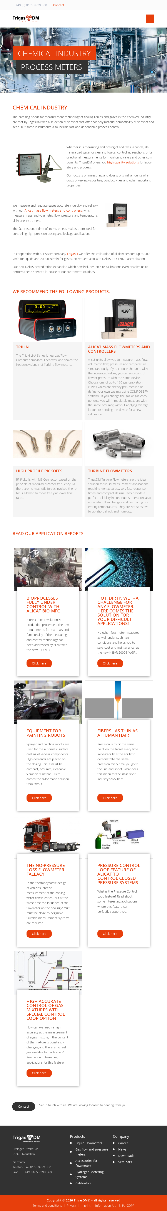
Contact (58, 5)
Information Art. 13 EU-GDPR (114, 1205)
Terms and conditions (47, 1205)
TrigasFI (72, 254)
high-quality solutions (123, 162)
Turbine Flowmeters (110, 470)
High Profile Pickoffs (39, 470)
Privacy (71, 1205)
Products (77, 1136)
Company (121, 1136)
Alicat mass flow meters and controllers (53, 210)
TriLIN (22, 346)
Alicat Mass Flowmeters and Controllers (119, 349)
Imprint (85, 1205)
